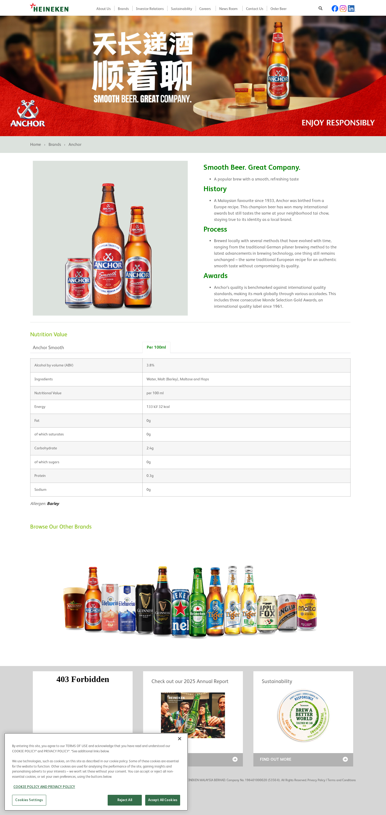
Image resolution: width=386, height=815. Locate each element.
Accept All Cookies (162, 800)
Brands (123, 9)
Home (35, 144)
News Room (228, 9)
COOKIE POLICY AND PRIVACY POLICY (44, 787)
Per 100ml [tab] (156, 347)
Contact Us (254, 9)
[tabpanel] (190, 434)
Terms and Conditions (341, 780)
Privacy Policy (316, 780)
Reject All (124, 800)
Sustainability (181, 9)
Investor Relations (150, 9)
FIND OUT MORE (275, 759)
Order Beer (278, 9)
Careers (205, 9)
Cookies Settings (29, 800)
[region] (96, 772)
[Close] (179, 738)
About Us (103, 9)
